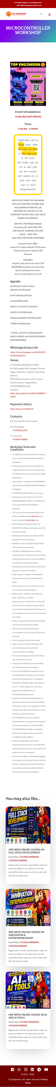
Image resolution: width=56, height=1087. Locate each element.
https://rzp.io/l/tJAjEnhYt (21, 409)
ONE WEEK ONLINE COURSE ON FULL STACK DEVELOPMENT (26, 851)
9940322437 (34, 516)
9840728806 (30, 520)
